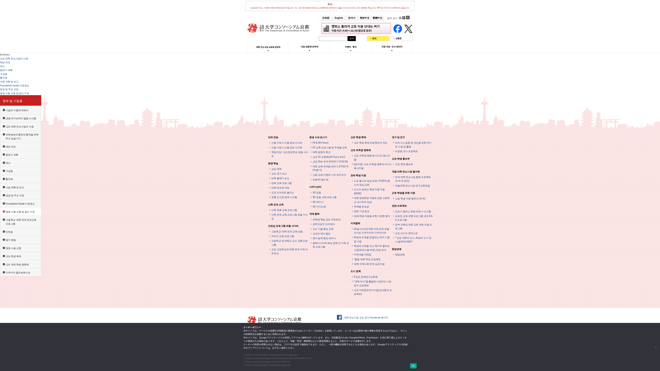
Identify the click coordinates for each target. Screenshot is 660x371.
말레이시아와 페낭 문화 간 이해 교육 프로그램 (331, 245)
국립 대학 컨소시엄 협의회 (406, 171)
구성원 (3, 74)
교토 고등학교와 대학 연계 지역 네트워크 (289, 251)
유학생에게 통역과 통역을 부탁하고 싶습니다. (22, 136)
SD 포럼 (317, 192)
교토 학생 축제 (13, 256)
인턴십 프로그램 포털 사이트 (283, 225)
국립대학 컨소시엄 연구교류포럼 (412, 185)
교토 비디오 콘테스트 (406, 233)
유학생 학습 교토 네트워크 (327, 219)
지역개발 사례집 (362, 254)
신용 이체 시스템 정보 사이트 (286, 142)
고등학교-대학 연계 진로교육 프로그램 (21, 221)
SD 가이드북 (319, 206)
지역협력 (355, 223)
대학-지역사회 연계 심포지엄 (369, 264)
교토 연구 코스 (279, 173)
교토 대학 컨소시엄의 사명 (14, 58)
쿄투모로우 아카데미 (324, 224)
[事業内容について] (309, 50)
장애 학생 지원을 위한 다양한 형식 (372, 216)
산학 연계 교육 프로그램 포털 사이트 (289, 216)
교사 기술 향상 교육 (323, 229)
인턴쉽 (9, 232)
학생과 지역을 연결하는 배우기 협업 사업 (372, 239)
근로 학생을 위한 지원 (403, 193)
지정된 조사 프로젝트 (406, 151)
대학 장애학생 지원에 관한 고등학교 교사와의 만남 (372, 200)
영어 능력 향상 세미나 (324, 238)
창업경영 (397, 249)
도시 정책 (356, 271)
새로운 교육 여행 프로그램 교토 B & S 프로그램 (414, 218)
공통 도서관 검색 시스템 (284, 197)
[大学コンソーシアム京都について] (268, 50)
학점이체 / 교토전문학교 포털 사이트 (289, 154)
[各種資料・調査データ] (391, 50)
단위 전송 (273, 137)
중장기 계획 (6, 70)
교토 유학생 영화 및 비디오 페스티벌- (372, 157)
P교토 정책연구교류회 (366, 277)
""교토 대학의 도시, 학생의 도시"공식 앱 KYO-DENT (413, 240)
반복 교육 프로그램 (281, 183)
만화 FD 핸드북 (320, 179)
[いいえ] (655, 347)
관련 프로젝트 (399, 205)
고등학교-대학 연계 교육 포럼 (287, 231)
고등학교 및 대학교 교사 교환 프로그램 (289, 242)
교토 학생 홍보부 (401, 158)
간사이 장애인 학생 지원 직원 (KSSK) (369, 191)
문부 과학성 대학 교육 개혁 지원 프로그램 (413, 226)
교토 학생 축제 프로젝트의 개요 (370, 142)
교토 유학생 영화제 (361, 150)
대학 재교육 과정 (280, 187)
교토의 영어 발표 (322, 233)
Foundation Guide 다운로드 (14, 85)
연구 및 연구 (398, 137)
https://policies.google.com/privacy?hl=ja (268, 361)
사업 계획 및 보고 (9, 81)
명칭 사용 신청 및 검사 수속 (14, 93)
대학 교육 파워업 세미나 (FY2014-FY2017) (331, 168)
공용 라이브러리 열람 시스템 (21, 118)
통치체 (3, 77)
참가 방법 (11, 240)
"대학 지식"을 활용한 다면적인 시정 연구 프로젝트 (372, 283)
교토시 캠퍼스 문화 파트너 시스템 (413, 211)
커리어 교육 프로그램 (282, 236)
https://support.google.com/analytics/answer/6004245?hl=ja (278, 358)
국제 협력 (314, 213)
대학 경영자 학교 (322, 152)
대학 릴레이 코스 (280, 178)
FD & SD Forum (321, 142)
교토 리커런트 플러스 (282, 192)
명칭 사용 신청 (13, 248)
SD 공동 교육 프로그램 (325, 197)
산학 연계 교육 (276, 204)
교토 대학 (276, 169)
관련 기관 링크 (361, 211)
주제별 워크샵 (361, 206)
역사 (2, 66)
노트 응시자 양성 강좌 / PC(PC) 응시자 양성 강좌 (372, 182)
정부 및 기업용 (13, 101)
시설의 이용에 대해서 (17, 110)
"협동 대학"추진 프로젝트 (367, 259)
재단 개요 (5, 62)
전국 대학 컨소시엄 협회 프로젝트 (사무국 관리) (413, 179)
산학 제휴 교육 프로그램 (284, 210)
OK (413, 365)
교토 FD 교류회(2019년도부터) (329, 157)
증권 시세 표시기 (318, 137)
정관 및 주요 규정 (9, 89)
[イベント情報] (350, 50)
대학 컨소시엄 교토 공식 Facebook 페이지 (366, 317)
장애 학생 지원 (358, 175)
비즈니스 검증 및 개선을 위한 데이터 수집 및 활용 (413, 144)
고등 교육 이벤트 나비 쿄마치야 (329, 174)
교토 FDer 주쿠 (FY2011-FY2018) (330, 161)
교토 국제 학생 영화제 (17, 264)
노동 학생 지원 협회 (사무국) (410, 198)
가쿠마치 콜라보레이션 (18, 272)
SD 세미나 (318, 202)
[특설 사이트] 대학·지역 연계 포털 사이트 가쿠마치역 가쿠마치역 (371, 231)
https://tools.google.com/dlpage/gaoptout (268, 365)
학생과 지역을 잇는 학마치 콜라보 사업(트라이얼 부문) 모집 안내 (372, 248)
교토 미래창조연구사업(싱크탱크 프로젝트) (373, 292)
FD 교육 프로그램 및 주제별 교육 (330, 147)
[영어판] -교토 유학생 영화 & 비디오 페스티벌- (373, 166)
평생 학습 (273, 163)
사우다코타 (315, 187)
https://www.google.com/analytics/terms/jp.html (272, 354)
